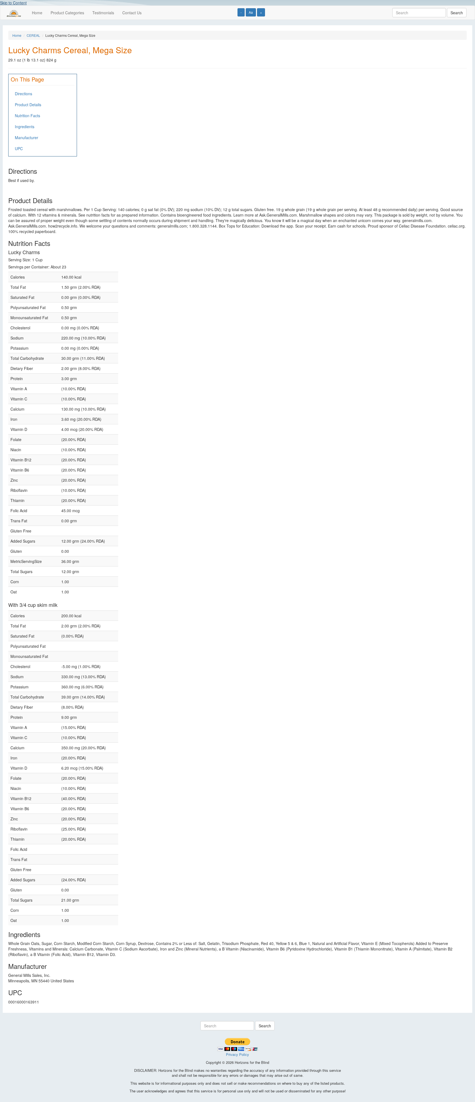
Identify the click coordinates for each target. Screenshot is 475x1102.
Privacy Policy (237, 1054)
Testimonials (103, 12)
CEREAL (33, 35)
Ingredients (24, 126)
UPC (19, 148)
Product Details (28, 104)
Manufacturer (26, 137)
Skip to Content (13, 2)
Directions (23, 93)
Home (37, 12)
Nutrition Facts (27, 115)
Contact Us (132, 12)
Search (457, 12)
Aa (251, 12)
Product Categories (67, 12)
